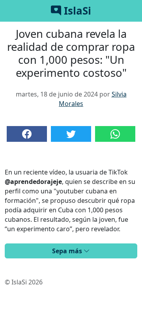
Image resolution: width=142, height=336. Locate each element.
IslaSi (76, 11)
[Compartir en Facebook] (27, 134)
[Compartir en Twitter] (71, 134)
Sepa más (68, 251)
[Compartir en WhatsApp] (115, 134)
